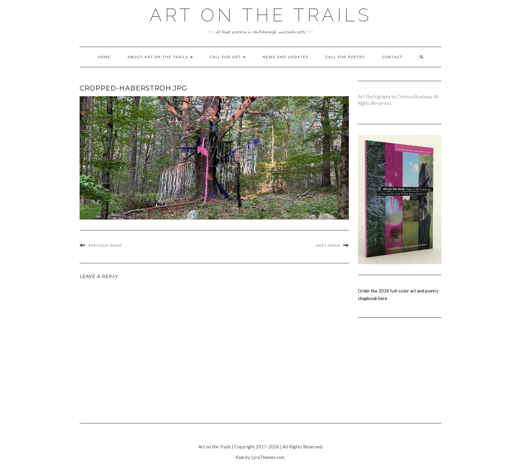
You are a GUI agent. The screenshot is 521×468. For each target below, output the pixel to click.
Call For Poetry (345, 57)
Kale (240, 457)
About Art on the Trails (159, 57)
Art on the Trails (261, 15)
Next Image (328, 245)
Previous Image (105, 245)
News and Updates (285, 57)
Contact (392, 57)
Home (104, 57)
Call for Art (226, 57)
